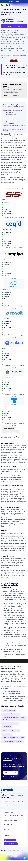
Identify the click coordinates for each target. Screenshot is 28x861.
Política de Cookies (12, 856)
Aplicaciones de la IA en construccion (12, 110)
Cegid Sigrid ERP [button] (6, 229)
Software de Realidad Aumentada (13, 741)
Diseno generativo (9, 112)
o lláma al (9, 776)
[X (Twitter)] (18, 801)
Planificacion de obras (10, 114)
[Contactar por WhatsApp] (25, 858)
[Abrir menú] (25, 5)
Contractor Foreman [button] (7, 377)
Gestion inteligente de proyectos (13, 116)
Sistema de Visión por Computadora (13, 738)
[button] (14, 61)
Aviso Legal (4, 856)
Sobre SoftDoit (7, 827)
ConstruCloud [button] (6, 289)
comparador (15, 691)
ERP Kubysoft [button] (5, 318)
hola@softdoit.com (11, 843)
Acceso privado (8, 832)
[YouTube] (22, 801)
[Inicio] (5, 5)
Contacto (6, 829)
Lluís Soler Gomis (14, 21)
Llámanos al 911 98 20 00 (14, 1)
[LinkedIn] (14, 801)
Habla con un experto (11, 95)
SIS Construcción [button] (6, 200)
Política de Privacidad (17, 853)
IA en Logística (7, 734)
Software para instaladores (11, 714)
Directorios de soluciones (10, 820)
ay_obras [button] (4, 259)
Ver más (6, 215)
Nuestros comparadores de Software (13, 815)
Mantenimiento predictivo (11, 119)
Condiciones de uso (6, 853)
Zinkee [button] (4, 348)
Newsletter (7, 801)
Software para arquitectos (10, 723)
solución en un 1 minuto (15, 25)
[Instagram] (3, 805)
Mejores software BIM (9, 710)
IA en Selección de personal (11, 730)
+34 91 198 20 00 (10, 840)
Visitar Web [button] (7, 217)
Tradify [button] (4, 406)
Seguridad (7, 121)
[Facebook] (7, 805)
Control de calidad (9, 123)
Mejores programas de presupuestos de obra (13, 718)
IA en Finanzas (7, 727)
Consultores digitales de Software (12, 818)
